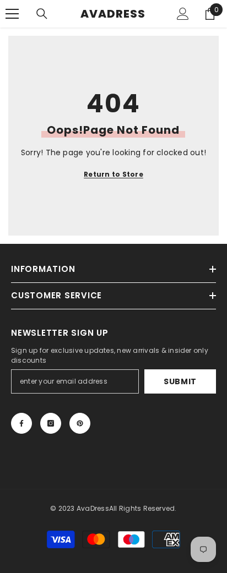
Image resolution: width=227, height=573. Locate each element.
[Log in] (183, 14)
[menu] (12, 13)
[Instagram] (50, 423)
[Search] (41, 13)
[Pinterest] (79, 423)
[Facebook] (21, 423)
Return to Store (113, 174)
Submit (180, 381)
